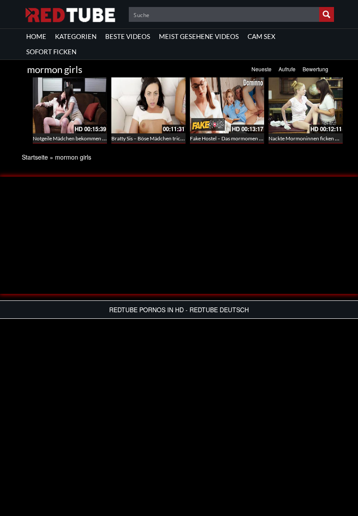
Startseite (35, 157)
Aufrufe (287, 69)
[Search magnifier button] (326, 14)
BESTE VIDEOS (127, 36)
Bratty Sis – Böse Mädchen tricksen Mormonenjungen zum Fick (183, 138)
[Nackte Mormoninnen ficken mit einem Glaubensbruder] (305, 105)
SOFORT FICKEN (51, 52)
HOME (36, 36)
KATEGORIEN (75, 36)
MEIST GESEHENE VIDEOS (199, 36)
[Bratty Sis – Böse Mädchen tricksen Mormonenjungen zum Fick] (148, 105)
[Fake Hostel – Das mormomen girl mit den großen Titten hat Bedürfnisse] (227, 105)
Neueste (261, 69)
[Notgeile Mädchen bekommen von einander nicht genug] (70, 105)
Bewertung (315, 69)
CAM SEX (261, 36)
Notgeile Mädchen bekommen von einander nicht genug (96, 138)
